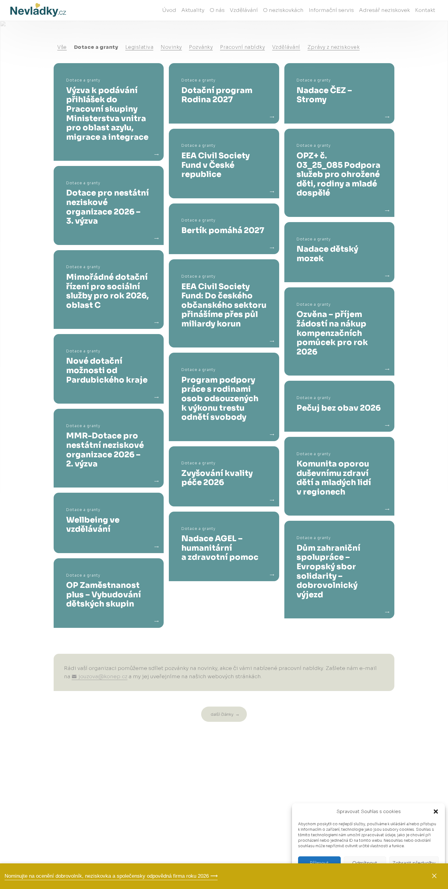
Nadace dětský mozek (327, 253)
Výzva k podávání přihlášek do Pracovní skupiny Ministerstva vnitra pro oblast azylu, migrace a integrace (107, 114)
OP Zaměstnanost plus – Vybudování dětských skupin (103, 595)
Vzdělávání (286, 47)
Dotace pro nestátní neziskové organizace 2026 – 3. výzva (107, 206)
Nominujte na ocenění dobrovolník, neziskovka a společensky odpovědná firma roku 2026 (107, 876)
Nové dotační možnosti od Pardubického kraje (107, 370)
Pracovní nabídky (242, 47)
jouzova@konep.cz (102, 676)
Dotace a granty (96, 47)
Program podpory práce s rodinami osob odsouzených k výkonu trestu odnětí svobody (219, 398)
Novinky (171, 47)
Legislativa (139, 47)
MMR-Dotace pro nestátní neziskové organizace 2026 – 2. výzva (105, 449)
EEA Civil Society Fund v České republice (215, 165)
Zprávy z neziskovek (334, 47)
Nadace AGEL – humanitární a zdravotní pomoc (219, 548)
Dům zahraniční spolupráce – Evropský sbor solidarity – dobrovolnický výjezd (328, 571)
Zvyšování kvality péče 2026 (217, 478)
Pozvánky (201, 47)
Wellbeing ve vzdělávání (92, 524)
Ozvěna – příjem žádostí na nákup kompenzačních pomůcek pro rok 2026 (332, 333)
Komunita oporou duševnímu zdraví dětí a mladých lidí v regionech (334, 477)
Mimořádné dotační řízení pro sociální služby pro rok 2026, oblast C (107, 291)
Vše (62, 47)
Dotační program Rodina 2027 (216, 95)
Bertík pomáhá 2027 (222, 230)
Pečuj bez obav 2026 (339, 408)
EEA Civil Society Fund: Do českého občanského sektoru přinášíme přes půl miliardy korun (223, 305)
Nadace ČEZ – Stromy (324, 95)
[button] (436, 811)
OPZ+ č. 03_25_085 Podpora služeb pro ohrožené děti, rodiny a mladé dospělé (338, 174)
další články (222, 714)
